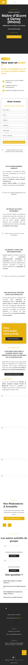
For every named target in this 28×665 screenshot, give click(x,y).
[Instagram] (4, 525)
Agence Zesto (14, 662)
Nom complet (6, 109)
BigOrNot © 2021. (9, 659)
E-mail (4, 115)
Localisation (5, 125)
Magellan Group (18, 618)
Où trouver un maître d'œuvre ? (13, 597)
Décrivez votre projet (7, 135)
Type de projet (6, 130)
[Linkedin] (9, 525)
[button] (25, 2)
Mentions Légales (18, 659)
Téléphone (5, 120)
